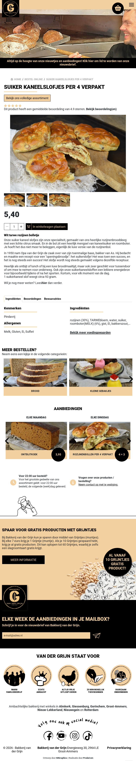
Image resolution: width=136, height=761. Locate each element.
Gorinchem (97, 706)
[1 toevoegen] (21, 226)
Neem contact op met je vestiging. (98, 484)
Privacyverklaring (119, 748)
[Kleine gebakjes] (101, 377)
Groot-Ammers (116, 706)
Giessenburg (80, 706)
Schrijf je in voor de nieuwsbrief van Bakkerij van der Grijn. (41, 625)
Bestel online (34, 79)
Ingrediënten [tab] (13, 298)
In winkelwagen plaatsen (49, 226)
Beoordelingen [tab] (32, 298)
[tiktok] (87, 735)
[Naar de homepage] (10, 8)
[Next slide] (130, 379)
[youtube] (61, 735)
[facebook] (48, 735)
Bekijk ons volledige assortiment (27, 98)
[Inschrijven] (97, 635)
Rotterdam (91, 710)
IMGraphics (61, 758)
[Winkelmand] (118, 8)
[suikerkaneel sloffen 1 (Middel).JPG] (68, 153)
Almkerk (65, 706)
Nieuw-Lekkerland (49, 710)
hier (44, 283)
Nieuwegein (72, 710)
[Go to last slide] (6, 379)
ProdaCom (88, 758)
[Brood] (35, 377)
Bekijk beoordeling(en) (101, 109)
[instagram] (74, 735)
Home (17, 79)
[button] (14, 200)
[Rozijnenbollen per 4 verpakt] (100, 440)
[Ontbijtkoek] (36, 440)
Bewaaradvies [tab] (52, 298)
